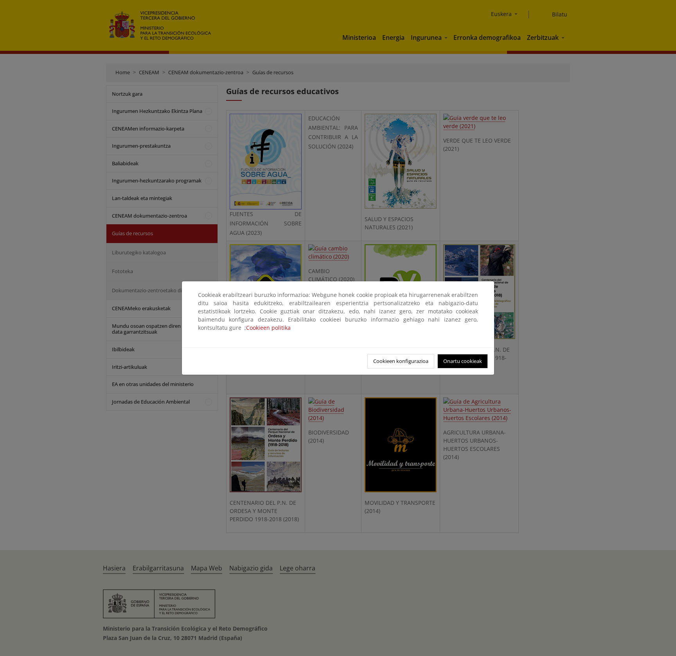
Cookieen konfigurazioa (400, 361)
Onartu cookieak (462, 361)
